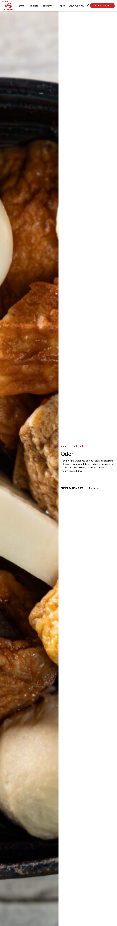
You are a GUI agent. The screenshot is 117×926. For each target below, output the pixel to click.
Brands (22, 5)
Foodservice (47, 5)
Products (33, 5)
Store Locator (102, 5)
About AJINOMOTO (78, 5)
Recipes (61, 5)
